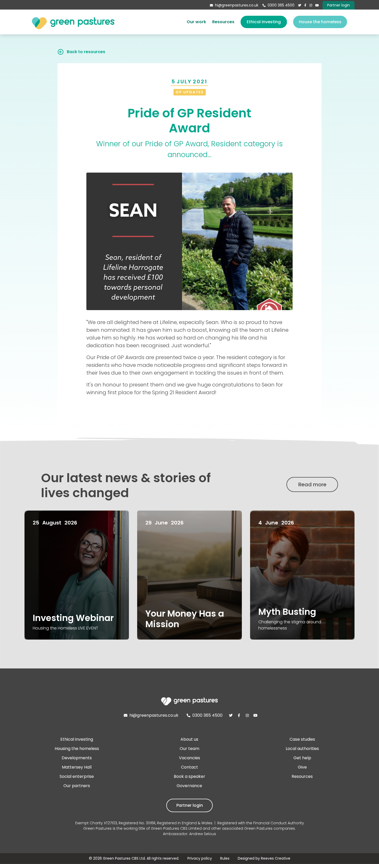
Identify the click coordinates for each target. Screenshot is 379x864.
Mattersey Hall (77, 767)
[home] (73, 22)
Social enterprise (77, 776)
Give (302, 767)
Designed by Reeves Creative (264, 858)
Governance (189, 786)
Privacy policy (199, 858)
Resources (223, 22)
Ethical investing (264, 22)
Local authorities (302, 749)
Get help (302, 758)
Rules (224, 858)
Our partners (76, 786)
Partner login (189, 805)
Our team (189, 749)
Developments (77, 758)
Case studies (302, 739)
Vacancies (189, 758)
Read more (312, 484)
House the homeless (320, 22)
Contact (189, 767)
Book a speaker (189, 776)
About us (189, 739)
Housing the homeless (77, 749)
